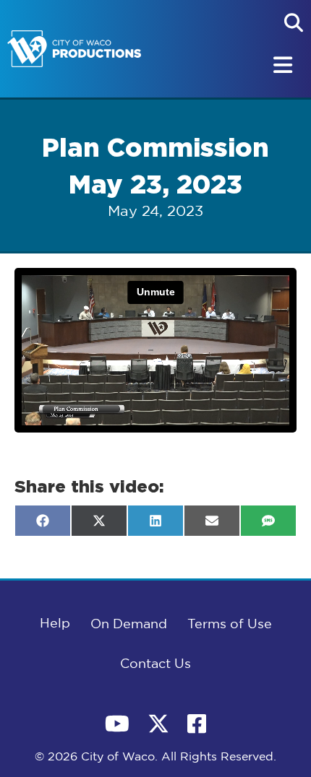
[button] (294, 22)
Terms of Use (229, 624)
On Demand (128, 624)
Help (55, 624)
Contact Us (155, 664)
